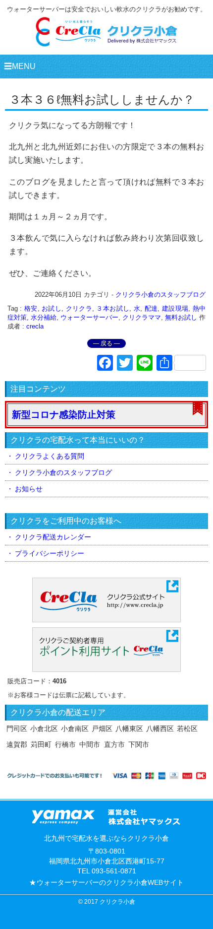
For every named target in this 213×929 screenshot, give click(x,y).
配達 (151, 308)
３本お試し (112, 308)
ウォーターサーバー (89, 317)
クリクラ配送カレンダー (53, 537)
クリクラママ (141, 317)
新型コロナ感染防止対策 (63, 414)
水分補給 (43, 317)
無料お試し (181, 317)
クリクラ (79, 308)
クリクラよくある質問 (49, 456)
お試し (51, 308)
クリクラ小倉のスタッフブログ (160, 294)
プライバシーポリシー (49, 553)
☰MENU (20, 66)
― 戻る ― (106, 343)
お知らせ (29, 489)
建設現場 (175, 308)
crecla (35, 326)
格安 (31, 308)
